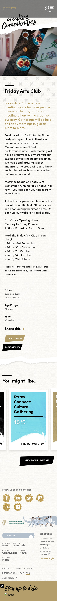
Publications (9, 573)
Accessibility (9, 578)
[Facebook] (6, 498)
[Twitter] (29, 498)
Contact (29, 568)
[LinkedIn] (18, 506)
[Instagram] (40, 498)
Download (45, 558)
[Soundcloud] (6, 506)
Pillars (6, 558)
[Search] (31, 536)
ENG (28, 573)
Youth (24, 551)
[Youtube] (18, 498)
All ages (9, 308)
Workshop (10, 320)
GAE (22, 573)
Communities (9, 551)
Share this (13, 328)
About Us (7, 568)
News (6, 544)
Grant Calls (19, 544)
